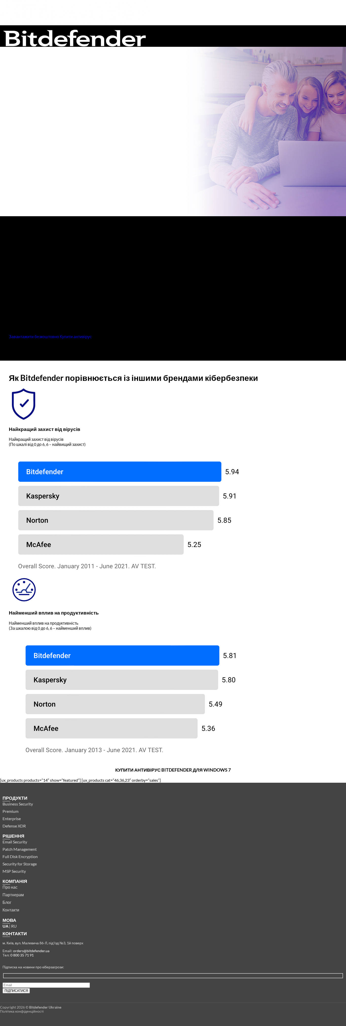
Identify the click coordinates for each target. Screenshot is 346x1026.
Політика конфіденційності (22, 1011)
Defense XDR (14, 825)
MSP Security (14, 871)
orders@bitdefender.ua (31, 951)
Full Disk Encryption (20, 856)
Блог (7, 902)
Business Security (18, 803)
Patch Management (20, 849)
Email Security (15, 841)
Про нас (10, 887)
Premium (10, 811)
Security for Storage (20, 863)
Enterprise (12, 818)
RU (14, 926)
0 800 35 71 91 (22, 955)
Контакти (11, 909)
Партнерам (13, 894)
